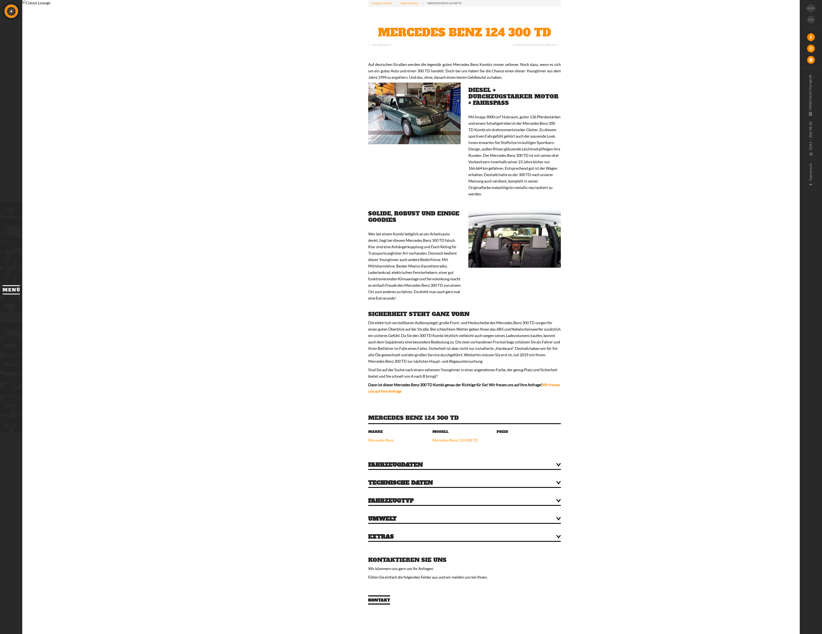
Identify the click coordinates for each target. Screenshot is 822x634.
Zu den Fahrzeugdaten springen (535, 44)
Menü (11, 289)
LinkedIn (811, 60)
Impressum (811, 177)
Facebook (811, 37)
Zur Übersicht (381, 44)
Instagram (811, 48)
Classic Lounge (11, 11)
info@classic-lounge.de (811, 97)
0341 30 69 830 (811, 141)
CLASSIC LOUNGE (381, 3)
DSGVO (810, 8)
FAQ (810, 19)
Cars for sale (409, 3)
